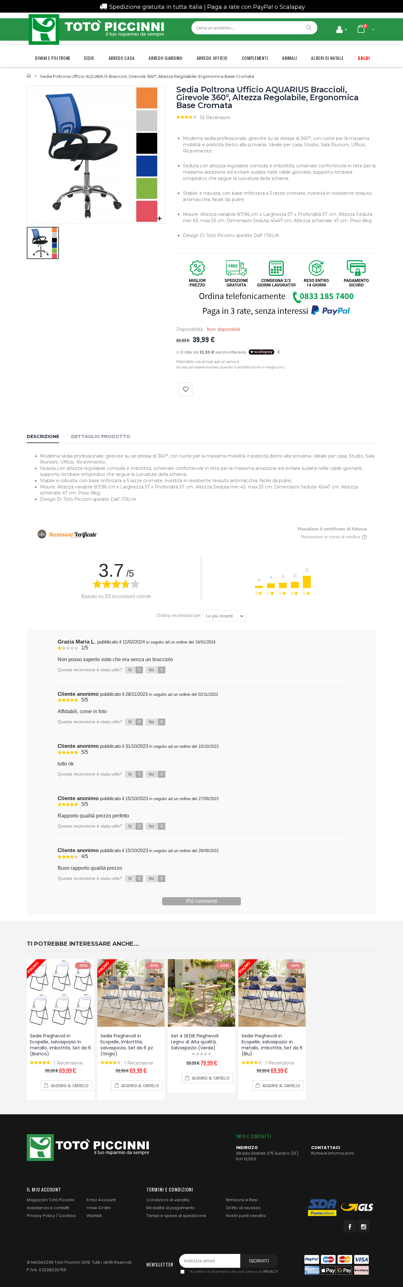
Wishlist (94, 1216)
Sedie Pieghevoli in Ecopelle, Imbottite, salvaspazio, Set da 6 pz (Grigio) (126, 1045)
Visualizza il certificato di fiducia (332, 529)
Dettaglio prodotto (100, 436)
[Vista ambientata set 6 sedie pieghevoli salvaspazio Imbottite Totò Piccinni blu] (272, 993)
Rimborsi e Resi (242, 1200)
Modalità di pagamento (170, 1208)
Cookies (67, 1216)
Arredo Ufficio (212, 58)
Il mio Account (101, 1200)
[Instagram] (363, 1226)
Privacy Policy (41, 1216)
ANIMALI (289, 58)
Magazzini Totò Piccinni (51, 1200)
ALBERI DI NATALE (327, 58)
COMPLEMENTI (255, 58)
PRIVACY (270, 1271)
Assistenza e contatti (48, 1208)
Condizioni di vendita (168, 1200)
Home (29, 76)
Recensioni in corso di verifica (331, 536)
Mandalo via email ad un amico (207, 361)
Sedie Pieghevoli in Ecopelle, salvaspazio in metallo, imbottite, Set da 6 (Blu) (272, 1045)
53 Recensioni (215, 117)
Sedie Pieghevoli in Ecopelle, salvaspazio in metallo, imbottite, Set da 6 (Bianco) (60, 1045)
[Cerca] (309, 27)
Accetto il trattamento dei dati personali (233, 1271)
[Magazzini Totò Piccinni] (96, 29)
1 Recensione (68, 1063)
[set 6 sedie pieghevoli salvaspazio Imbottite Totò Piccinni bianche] (60, 993)
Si (134, 669)
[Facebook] (349, 1226)
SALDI (364, 58)
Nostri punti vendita (245, 1216)
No (156, 669)
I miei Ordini (99, 1208)
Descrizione (43, 436)
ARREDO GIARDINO (166, 58)
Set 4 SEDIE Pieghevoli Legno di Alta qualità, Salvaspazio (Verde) (195, 1042)
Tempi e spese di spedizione (176, 1216)
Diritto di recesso (243, 1208)
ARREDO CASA (122, 58)
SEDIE (89, 58)
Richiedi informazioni (332, 1153)
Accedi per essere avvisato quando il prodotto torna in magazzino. (230, 367)
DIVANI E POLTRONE (53, 58)
